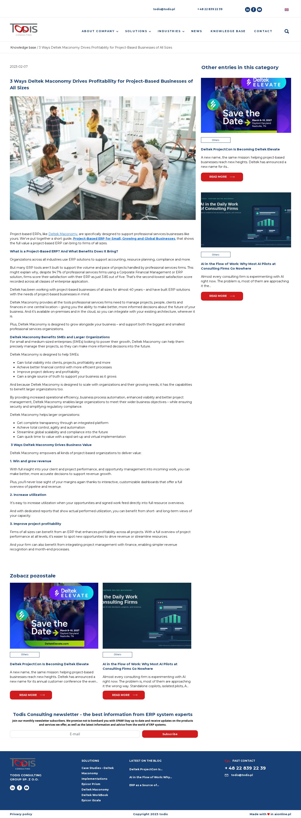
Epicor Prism (91, 784)
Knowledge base (228, 31)
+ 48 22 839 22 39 (209, 9)
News (196, 31)
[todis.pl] (23, 31)
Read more (28, 695)
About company (98, 31)
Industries (169, 31)
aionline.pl (282, 814)
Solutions (136, 31)
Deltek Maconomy (62, 234)
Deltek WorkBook (95, 795)
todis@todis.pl (164, 9)
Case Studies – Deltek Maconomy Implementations (98, 773)
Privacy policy (21, 814)
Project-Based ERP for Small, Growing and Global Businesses (124, 239)
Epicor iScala (91, 800)
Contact (263, 31)
